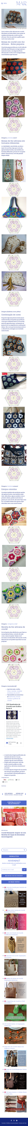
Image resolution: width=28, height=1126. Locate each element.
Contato (4, 1123)
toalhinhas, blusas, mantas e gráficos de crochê (13, 699)
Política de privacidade (12, 1123)
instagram (10, 624)
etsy (15, 624)
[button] (2, 821)
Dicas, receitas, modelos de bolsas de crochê (14, 692)
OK (24, 870)
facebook (10, 486)
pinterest (10, 138)
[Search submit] (24, 849)
